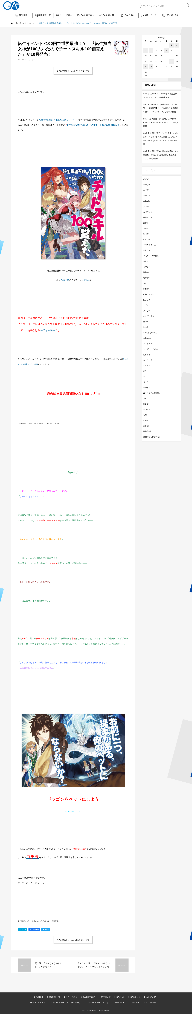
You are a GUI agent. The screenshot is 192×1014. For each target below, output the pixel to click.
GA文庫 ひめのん (150, 333)
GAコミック (151, 15)
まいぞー (146, 409)
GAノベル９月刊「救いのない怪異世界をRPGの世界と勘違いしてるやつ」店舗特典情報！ (160, 122)
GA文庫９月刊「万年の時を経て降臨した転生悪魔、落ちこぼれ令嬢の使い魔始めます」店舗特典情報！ (161, 155)
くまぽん (146, 365)
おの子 (146, 206)
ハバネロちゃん (149, 245)
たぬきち (146, 387)
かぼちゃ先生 (47, 330)
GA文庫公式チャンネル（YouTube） (66, 1002)
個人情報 (135, 1002)
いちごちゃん (148, 294)
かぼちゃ (86, 280)
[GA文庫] (11, 5)
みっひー (31, 60)
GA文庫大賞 (108, 15)
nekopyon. (147, 338)
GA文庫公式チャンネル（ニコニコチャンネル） (106, 1002)
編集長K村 (147, 431)
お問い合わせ (150, 1002)
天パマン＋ (147, 212)
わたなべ (146, 184)
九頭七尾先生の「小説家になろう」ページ (58, 120)
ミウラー (146, 267)
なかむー (146, 278)
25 (151, 66)
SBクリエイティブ (37, 1002)
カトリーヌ (147, 360)
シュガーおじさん (150, 349)
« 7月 (145, 76)
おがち (146, 228)
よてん (146, 305)
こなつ (146, 371)
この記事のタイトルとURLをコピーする (73, 71)
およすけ (146, 300)
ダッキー (146, 382)
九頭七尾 (65, 280)
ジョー (146, 283)
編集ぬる (146, 272)
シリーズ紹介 (66, 15)
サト (145, 376)
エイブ (146, 190)
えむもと (146, 354)
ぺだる (146, 261)
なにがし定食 (148, 316)
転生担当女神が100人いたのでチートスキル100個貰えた (93, 125)
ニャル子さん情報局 (151, 393)
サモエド (146, 195)
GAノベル (129, 15)
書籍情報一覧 (44, 15)
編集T (145, 223)
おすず (146, 179)
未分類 (146, 426)
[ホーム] (12, 23)
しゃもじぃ (147, 327)
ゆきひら (146, 239)
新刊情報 (23, 15)
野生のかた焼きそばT (152, 437)
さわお (146, 289)
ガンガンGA (172, 15)
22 (171, 61)
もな (145, 415)
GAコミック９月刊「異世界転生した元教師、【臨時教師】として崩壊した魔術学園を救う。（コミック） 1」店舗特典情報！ (160, 108)
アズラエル (147, 344)
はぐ (145, 398)
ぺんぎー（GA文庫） (151, 256)
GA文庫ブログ (87, 15)
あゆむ (146, 234)
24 (146, 66)
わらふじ (146, 420)
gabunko (146, 201)
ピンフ (146, 404)
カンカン (146, 322)
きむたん (146, 250)
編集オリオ (147, 217)
